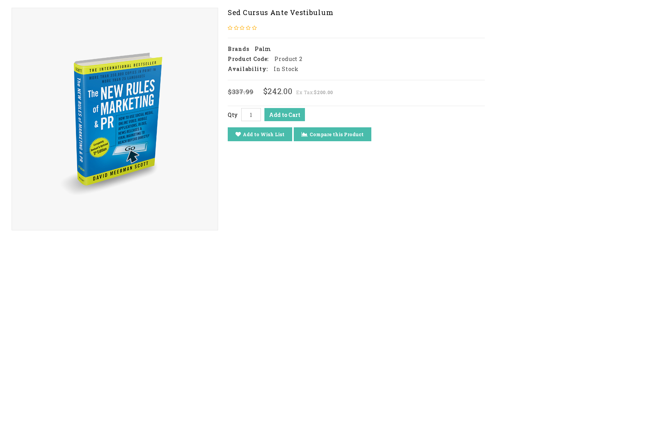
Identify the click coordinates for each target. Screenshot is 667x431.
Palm (263, 48)
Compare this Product (337, 134)
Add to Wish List (263, 134)
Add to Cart (284, 114)
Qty (233, 114)
